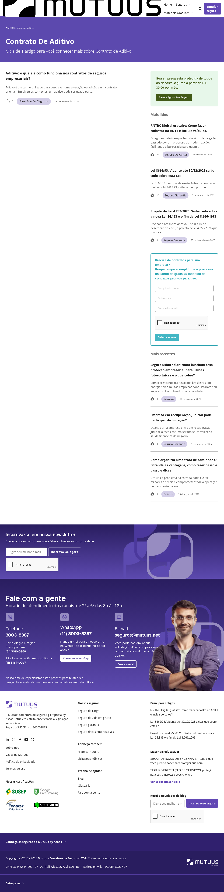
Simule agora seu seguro (174, 97)
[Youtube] (26, 739)
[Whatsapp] (32, 739)
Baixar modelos (167, 337)
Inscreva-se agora (64, 552)
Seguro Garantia (175, 195)
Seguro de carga (176, 155)
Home (168, 4)
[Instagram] (13, 739)
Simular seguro (212, 9)
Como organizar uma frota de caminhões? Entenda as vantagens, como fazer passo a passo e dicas (183, 465)
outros (168, 494)
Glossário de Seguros (33, 101)
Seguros (168, 399)
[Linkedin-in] (7, 739)
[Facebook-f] (20, 739)
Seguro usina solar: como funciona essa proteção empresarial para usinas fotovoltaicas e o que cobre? (181, 370)
